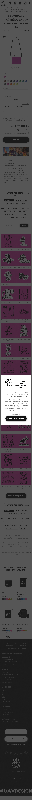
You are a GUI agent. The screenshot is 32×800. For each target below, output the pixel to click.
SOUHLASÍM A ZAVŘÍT (16, 419)
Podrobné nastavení (16, 414)
